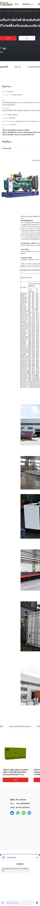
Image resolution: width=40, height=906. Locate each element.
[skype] (29, 813)
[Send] (37, 902)
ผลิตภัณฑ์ (8, 11)
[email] (12, 813)
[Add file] (2, 902)
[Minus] (37, 857)
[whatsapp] (18, 813)
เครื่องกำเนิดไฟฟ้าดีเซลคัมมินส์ (22, 11)
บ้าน (1, 11)
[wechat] (23, 813)
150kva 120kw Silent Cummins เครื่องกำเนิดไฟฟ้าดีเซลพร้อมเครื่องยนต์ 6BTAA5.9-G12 (15, 772)
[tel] (35, 813)
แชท (8, 38)
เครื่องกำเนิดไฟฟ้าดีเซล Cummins (20, 726)
